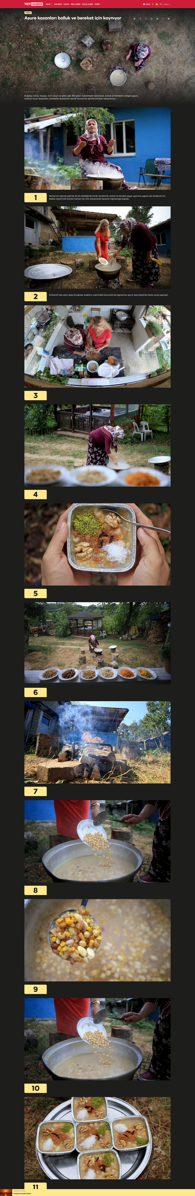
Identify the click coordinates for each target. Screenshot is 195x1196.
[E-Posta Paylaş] (169, 19)
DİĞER (97, 4)
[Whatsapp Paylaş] (163, 19)
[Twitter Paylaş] (146, 19)
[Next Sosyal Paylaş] (134, 19)
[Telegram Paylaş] (157, 19)
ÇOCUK (66, 4)
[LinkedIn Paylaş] (152, 19)
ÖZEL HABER (75, 4)
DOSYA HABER (87, 4)
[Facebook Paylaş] (140, 19)
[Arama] (153, 4)
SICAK (48, 4)
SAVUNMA (58, 4)
